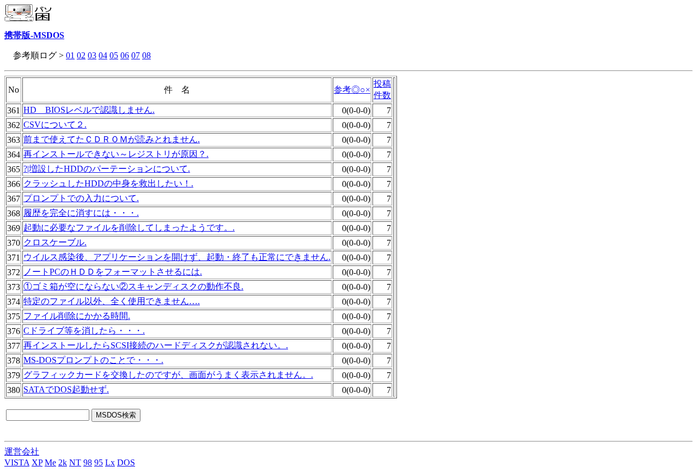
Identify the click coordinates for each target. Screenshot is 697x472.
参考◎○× (352, 89)
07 (135, 55)
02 (81, 55)
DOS (126, 462)
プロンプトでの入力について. (81, 198)
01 (70, 55)
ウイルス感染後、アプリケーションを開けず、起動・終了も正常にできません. (177, 257)
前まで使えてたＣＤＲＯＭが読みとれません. (111, 139)
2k (62, 462)
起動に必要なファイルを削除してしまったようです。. (129, 227)
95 (98, 462)
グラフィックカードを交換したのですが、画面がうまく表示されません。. (168, 374)
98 (87, 462)
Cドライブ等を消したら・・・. (84, 330)
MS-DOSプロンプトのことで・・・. (93, 360)
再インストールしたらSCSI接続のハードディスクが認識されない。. (155, 345)
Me (50, 462)
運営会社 (21, 451)
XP (37, 462)
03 (92, 55)
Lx (110, 462)
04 (103, 55)
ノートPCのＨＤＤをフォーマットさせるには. (112, 271)
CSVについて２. (55, 124)
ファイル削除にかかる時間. (76, 315)
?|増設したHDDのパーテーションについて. (106, 168)
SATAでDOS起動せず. (66, 389)
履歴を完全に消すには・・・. (81, 212)
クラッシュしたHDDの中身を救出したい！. (108, 183)
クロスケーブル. (55, 242)
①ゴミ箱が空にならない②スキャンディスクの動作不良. (133, 286)
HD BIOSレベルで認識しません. (89, 109)
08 (146, 55)
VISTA (16, 462)
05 (113, 55)
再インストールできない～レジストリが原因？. (116, 154)
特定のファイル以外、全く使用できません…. (111, 301)
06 (124, 55)
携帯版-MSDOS (34, 35)
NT (75, 462)
